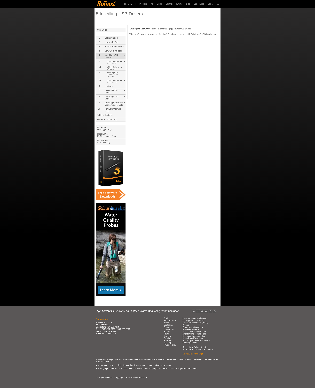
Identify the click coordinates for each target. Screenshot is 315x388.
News (166, 334)
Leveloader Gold (112, 42)
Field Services (129, 4)
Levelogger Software (139, 29)
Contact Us (168, 325)
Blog (188, 4)
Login (210, 4)
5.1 (100, 61)
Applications (156, 4)
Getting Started (111, 38)
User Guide (102, 30)
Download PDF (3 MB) (107, 119)
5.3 (100, 73)
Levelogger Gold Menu (112, 98)
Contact (169, 4)
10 (99, 109)
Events (179, 4)
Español (167, 338)
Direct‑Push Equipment (192, 338)
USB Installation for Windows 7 (114, 68)
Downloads (169, 329)
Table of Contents (104, 115)
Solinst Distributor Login (192, 354)
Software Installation (113, 51)
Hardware (109, 86)
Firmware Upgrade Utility (113, 110)
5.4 (100, 80)
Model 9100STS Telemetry (103, 141)
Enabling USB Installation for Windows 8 (112, 75)
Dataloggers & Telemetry (193, 320)
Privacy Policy (170, 345)
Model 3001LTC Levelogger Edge (106, 135)
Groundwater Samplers (192, 327)
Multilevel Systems (190, 329)
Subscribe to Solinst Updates (195, 347)
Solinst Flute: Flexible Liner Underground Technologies (194, 333)
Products (143, 4)
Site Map (167, 343)
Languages (199, 4)
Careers (167, 336)
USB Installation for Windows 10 (114, 81)
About (166, 323)
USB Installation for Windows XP (114, 62)
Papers (167, 327)
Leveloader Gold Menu (112, 91)
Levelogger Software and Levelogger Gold (114, 104)
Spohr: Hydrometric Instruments (196, 340)
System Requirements (114, 46)
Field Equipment (189, 343)
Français (167, 340)
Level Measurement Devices (194, 318)
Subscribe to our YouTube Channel (197, 349)
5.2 (100, 67)
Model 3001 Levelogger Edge (104, 128)
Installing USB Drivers (111, 56)
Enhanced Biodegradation (193, 336)
